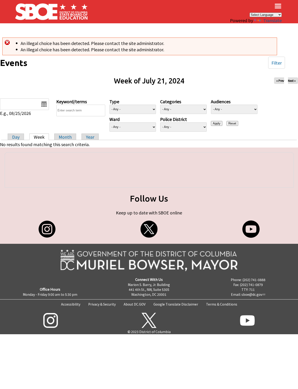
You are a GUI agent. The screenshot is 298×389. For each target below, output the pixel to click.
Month (65, 137)
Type (114, 101)
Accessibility (70, 304)
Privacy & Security (102, 304)
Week (39, 137)
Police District (173, 119)
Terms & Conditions (221, 304)
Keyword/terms (71, 101)
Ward (114, 119)
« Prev (280, 81)
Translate (272, 20)
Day (16, 137)
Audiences (220, 101)
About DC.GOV (135, 304)
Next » (292, 81)
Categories (170, 101)
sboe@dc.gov (251, 294)
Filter (276, 63)
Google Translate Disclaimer (175, 304)
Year (90, 137)
